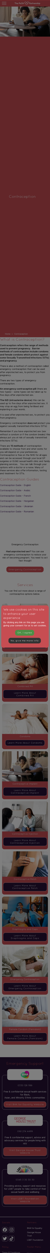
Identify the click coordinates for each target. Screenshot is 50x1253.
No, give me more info (25, 640)
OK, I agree (24, 632)
